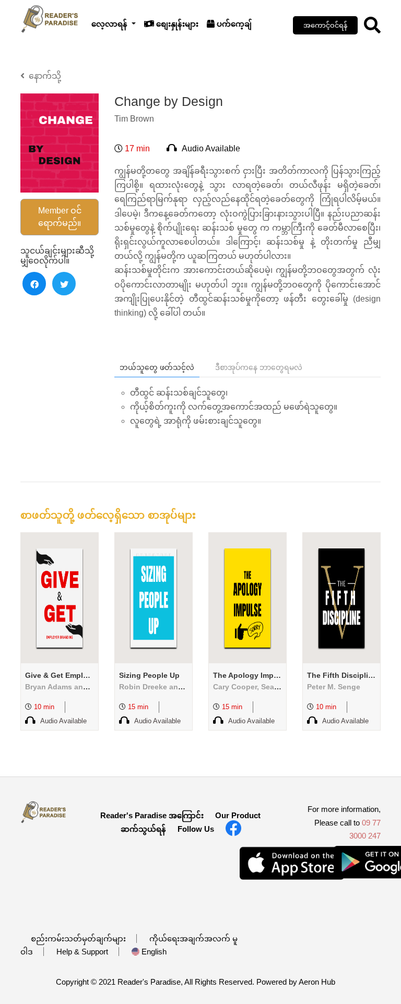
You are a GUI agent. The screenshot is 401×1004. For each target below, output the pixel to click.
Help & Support (82, 951)
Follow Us (196, 828)
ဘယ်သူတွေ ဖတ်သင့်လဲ (157, 367)
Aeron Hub (317, 981)
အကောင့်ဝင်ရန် (325, 25)
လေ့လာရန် (110, 23)
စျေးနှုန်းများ (176, 23)
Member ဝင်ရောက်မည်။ (59, 217)
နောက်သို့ (43, 75)
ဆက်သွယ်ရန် (143, 828)
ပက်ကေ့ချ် (233, 23)
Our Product (238, 815)
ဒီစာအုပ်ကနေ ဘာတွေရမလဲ (258, 367)
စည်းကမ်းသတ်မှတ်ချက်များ (78, 938)
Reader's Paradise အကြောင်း (152, 815)
